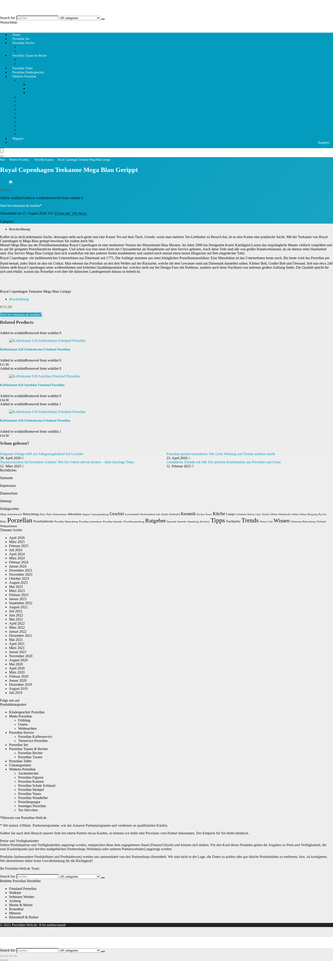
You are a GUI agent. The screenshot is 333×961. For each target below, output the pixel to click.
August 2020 (18, 660)
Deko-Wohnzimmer (56, 514)
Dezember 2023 (20, 570)
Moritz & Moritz (21, 905)
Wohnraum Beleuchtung (303, 521)
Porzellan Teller (20, 761)
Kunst (209, 514)
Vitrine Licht (266, 521)
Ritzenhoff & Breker (24, 917)
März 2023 (17, 591)
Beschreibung (19, 229)
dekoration (74, 514)
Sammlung (193, 521)
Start (2, 159)
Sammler (182, 521)
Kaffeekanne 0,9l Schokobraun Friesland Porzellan (35, 420)
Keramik (188, 513)
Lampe (230, 514)
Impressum (8, 486)
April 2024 (17, 554)
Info (158, 514)
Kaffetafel (174, 514)
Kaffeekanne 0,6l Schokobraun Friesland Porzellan (35, 349)
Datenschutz (9, 493)
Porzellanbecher (43, 521)
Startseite (6, 478)
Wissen (282, 521)
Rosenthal (16, 909)
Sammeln (171, 521)
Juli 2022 (15, 611)
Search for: (8, 18)
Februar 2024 (18, 562)
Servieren (205, 521)
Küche (219, 513)
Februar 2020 (18, 676)
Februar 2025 (18, 546)
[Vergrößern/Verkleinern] (2, 956)
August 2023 (18, 582)
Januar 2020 (18, 680)
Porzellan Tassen (30, 59)
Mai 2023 (16, 587)
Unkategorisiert (20, 765)
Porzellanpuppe (29, 121)
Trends (250, 520)
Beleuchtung (31, 514)
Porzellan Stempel (31, 117)
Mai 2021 (16, 640)
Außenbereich (14, 514)
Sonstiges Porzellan (32, 134)
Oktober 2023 (19, 578)
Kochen (201, 514)
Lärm (258, 514)
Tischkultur (233, 521)
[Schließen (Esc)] (15, 956)
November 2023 (20, 574)
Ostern (32, 88)
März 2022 (17, 627)
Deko (42, 514)
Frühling (33, 84)
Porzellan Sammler (113, 521)
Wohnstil (321, 521)
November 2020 (20, 656)
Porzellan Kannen (31, 105)
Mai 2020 (16, 664)
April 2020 (17, 668)
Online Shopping (309, 514)
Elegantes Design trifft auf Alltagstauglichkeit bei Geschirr (41, 454)
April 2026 (17, 538)
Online (295, 514)
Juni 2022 (16, 615)
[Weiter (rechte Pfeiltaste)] (6, 960)
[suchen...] (103, 19)
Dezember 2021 (20, 635)
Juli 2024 (15, 550)
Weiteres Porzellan (24, 76)
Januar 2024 (18, 566)
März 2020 (17, 672)
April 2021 (17, 644)
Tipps (218, 520)
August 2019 (18, 689)
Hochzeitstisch (147, 514)
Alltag (3, 514)
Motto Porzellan (29, 80)
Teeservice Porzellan (33, 741)
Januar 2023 (18, 599)
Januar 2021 (18, 652)
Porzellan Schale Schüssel (36, 109)
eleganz (86, 514)
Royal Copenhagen (14, 217)
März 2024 (17, 558)
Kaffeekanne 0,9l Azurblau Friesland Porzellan (32, 385)
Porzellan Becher (30, 753)
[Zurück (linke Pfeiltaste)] (2, 960)
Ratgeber (324, 142)
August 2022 (18, 607)
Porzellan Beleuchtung (66, 521)
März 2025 (17, 542)
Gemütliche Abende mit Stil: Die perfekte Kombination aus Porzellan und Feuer (223, 462)
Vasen (22, 126)
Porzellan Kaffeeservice (35, 47)
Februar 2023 (18, 595)
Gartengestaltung (100, 514)
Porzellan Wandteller (33, 113)
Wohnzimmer (8, 526)
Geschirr (117, 513)
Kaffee (165, 514)
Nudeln (266, 514)
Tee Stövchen (28, 97)
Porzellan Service (23, 43)
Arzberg (15, 901)
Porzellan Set (18, 745)
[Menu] (2, 150)
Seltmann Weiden (21, 897)
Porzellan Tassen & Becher (29, 55)
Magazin (17, 138)
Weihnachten (36, 92)
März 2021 (17, 648)
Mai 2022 (16, 619)
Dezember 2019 (20, 684)
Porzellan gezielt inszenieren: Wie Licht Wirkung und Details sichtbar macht (220, 454)
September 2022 (20, 603)
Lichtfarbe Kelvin (245, 514)
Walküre (15, 893)
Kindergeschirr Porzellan (27, 712)
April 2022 (17, 623)
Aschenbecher (28, 130)
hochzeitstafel (132, 514)
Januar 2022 (18, 631)
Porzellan (19, 520)
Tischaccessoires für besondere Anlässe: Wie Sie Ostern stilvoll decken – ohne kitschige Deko (67, 462)
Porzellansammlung (134, 521)
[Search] (2, 156)
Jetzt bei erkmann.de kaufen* (21, 206)
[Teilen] (11, 956)
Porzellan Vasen (29, 794)
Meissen (15, 913)
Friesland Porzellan (22, 889)
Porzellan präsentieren (90, 521)
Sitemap (6, 501)
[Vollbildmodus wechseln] (6, 956)
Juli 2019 (15, 693)
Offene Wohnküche (280, 514)
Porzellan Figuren (30, 101)
